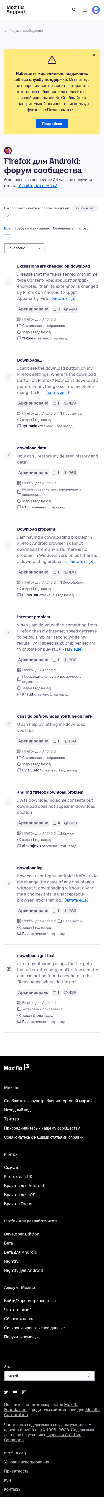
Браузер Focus (18, 1203)
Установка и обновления (42, 1009)
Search (74, 10)
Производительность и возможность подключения (51, 679)
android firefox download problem (50, 792)
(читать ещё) (63, 298)
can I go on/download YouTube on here (54, 716)
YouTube (15, 1392)
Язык (8, 1367)
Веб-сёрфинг (74, 582)
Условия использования (26, 1462)
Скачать (11, 1167)
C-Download (85, 208)
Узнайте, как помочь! (37, 185)
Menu (85, 10)
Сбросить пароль (20, 1318)
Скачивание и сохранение (43, 326)
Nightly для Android (23, 1270)
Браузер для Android (24, 1185)
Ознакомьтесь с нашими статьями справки (44, 1137)
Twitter (6, 1392)
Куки (8, 1480)
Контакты (12, 1489)
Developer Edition (21, 1234)
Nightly (11, 1261)
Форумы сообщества (26, 30)
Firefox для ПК (18, 1176)
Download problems (36, 529)
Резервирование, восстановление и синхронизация (51, 492)
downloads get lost (36, 955)
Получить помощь (21, 1337)
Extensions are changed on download (53, 266)
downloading (30, 868)
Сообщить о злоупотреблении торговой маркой (48, 1101)
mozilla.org (15, 1453)
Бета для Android (20, 1252)
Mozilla (16, 1068)
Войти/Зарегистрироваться (30, 1300)
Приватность (16, 1471)
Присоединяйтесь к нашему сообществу (42, 1128)
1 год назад (59, 338)
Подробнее (52, 124)
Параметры (72, 413)
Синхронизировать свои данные (34, 1328)
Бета (8, 1243)
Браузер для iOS (19, 1194)
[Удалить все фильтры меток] (7, 216)
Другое (68, 833)
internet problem (33, 617)
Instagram (24, 1392)
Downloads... (29, 360)
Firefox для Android (39, 319)
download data (31, 448)
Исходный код (17, 1110)
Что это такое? (18, 1309)
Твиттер (11, 1119)
